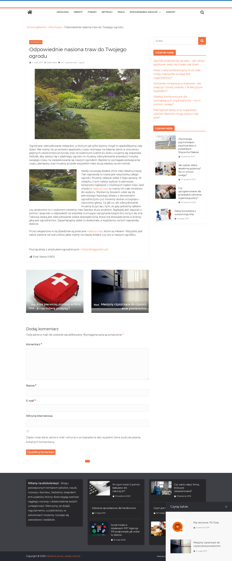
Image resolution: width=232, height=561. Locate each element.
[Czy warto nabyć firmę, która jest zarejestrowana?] (161, 490)
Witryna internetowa (39, 415)
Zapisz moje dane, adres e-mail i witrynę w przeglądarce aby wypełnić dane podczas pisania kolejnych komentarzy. (83, 439)
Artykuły (107, 11)
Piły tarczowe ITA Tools (206, 522)
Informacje (55, 27)
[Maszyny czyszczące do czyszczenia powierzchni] (180, 541)
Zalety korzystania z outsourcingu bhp (185, 213)
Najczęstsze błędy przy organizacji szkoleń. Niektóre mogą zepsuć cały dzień (176, 114)
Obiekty (78, 11)
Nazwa (31, 385)
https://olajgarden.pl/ (95, 249)
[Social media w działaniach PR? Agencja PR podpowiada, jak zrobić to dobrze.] (98, 532)
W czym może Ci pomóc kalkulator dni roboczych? (126, 488)
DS (62, 62)
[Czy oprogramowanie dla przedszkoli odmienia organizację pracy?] (165, 195)
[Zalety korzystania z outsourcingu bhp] (163, 215)
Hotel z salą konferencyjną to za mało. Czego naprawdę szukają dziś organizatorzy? (177, 74)
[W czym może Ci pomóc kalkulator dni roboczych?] (99, 490)
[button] (159, 12)
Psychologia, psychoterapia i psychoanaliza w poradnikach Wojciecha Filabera (188, 146)
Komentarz (34, 344)
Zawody (170, 11)
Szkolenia (63, 11)
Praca (121, 11)
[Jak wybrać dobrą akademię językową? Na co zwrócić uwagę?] (165, 172)
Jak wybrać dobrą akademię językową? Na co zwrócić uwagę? (189, 170)
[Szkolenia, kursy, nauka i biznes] (30, 12)
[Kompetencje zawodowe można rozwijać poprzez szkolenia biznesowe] (161, 532)
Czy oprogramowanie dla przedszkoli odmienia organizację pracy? (190, 193)
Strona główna (36, 27)
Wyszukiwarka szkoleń (144, 11)
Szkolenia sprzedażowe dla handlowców (114, 508)
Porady (92, 11)
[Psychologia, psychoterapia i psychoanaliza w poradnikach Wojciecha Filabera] (165, 148)
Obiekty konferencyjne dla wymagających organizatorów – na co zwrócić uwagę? (177, 100)
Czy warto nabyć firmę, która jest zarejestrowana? (186, 488)
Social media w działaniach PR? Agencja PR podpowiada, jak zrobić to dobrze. (125, 530)
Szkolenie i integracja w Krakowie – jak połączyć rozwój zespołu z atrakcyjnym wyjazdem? (177, 87)
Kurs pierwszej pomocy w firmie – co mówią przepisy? (54, 306)
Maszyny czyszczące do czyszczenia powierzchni (120, 306)
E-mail (31, 400)
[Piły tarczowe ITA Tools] (177, 521)
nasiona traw (71, 62)
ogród (81, 62)
